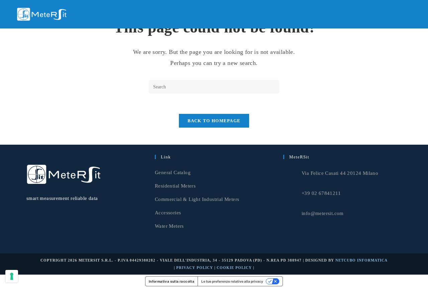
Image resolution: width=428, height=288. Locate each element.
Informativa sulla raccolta (171, 281)
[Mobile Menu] (409, 14)
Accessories (168, 212)
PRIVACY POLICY (194, 268)
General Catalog (173, 172)
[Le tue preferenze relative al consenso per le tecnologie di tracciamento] (11, 276)
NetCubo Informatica (361, 260)
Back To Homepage (214, 120)
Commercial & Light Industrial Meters (197, 199)
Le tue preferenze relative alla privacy (232, 281)
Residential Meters (175, 186)
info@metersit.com (323, 213)
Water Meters (169, 226)
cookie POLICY (234, 268)
